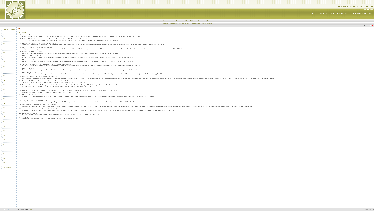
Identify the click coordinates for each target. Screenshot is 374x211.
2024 (4, 43)
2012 (4, 98)
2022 (4, 52)
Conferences (165, 23)
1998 (4, 163)
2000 (4, 153)
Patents (209, 21)
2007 (4, 121)
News (164, 21)
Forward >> (24, 32)
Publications (193, 21)
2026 (4, 34)
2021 (4, 57)
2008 (4, 117)
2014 (4, 89)
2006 (4, 126)
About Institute (171, 21)
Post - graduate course (184, 23)
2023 (4, 48)
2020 (4, 62)
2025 (4, 39)
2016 (4, 80)
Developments (202, 21)
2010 (4, 107)
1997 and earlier (7, 167)
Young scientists (196, 23)
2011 (4, 103)
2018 (4, 71)
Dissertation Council (207, 23)
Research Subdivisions (182, 21)
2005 (4, 130)
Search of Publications (9, 29)
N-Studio (31, 209)
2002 (4, 144)
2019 (4, 66)
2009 (4, 112)
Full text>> (25, 88)
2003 (4, 140)
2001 (4, 149)
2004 (4, 135)
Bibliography (173, 23)
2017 (4, 75)
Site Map (361, 25)
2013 (4, 94)
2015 (4, 84)
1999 (4, 158)
